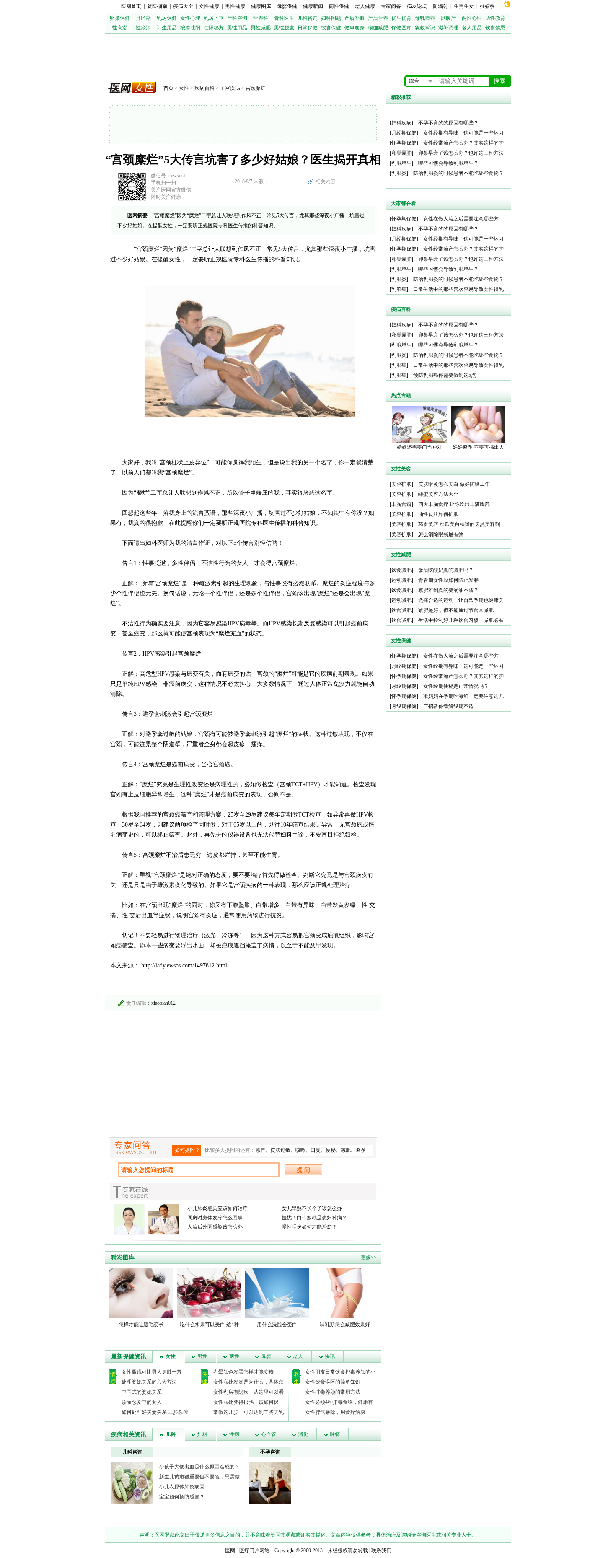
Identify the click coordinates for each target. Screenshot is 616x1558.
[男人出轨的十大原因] (270, 1482)
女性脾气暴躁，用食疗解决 (335, 1412)
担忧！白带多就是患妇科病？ (314, 1218)
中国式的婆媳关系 (142, 1392)
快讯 (330, 1356)
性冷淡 (143, 28)
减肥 (346, 1150)
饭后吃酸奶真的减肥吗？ (446, 570)
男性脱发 (284, 28)
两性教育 (495, 18)
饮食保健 (331, 28)
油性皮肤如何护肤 (438, 514)
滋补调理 (448, 28)
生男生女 (464, 6)
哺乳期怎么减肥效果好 (345, 1324)
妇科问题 (331, 18)
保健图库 (401, 28)
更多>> (369, 1257)
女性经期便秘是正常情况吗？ (456, 686)
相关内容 (326, 181)
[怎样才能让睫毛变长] (141, 1293)
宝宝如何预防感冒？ (181, 1497)
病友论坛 (417, 6)
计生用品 (167, 28)
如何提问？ (187, 1150)
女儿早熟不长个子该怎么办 (312, 1208)
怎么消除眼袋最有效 (440, 534)
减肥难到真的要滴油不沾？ (448, 590)
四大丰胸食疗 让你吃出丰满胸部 (454, 504)
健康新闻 (313, 6)
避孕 (361, 1150)
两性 (234, 1356)
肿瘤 (335, 1434)
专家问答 (391, 6)
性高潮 (119, 28)
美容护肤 (401, 484)
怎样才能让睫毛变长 (141, 1324)
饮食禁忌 (495, 28)
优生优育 (401, 18)
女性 (184, 88)
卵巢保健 (120, 18)
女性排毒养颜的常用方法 (332, 1392)
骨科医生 (284, 18)
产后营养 (378, 18)
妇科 (202, 1434)
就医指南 (157, 6)
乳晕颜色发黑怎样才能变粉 (243, 1372)
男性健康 (235, 6)
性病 (234, 1434)
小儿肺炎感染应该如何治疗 (217, 1208)
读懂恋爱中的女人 (142, 1402)
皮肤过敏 (280, 1150)
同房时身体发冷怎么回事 (215, 1218)
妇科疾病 (401, 123)
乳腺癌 (398, 289)
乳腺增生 (401, 163)
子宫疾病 (230, 88)
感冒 (260, 1150)
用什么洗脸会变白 (277, 1324)
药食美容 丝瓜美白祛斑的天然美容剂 (459, 524)
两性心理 (472, 18)
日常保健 (308, 28)
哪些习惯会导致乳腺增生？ (448, 163)
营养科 (260, 18)
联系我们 (381, 1550)
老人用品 (472, 28)
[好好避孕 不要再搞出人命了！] (478, 424)
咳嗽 (300, 1150)
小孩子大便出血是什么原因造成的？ (199, 1467)
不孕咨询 (270, 1452)
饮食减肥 (401, 570)
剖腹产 (448, 18)
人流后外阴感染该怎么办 (215, 1227)
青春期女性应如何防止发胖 (448, 580)
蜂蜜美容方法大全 (438, 494)
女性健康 (209, 6)
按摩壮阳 (190, 28)
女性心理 (190, 18)
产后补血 (354, 18)
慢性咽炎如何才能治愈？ (309, 1227)
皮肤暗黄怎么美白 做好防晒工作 (454, 484)
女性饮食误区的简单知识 (332, 1382)
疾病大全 (183, 6)
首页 (168, 88)
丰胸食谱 (401, 504)
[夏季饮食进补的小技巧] (132, 1482)
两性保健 (339, 6)
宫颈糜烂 (256, 88)
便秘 (331, 1150)
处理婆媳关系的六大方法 (149, 1382)
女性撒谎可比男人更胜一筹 (152, 1372)
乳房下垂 (214, 18)
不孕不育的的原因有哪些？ (448, 123)
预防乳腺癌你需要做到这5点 (444, 375)
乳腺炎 (398, 173)
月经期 (143, 18)
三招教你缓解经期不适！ (451, 706)
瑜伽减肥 (378, 28)
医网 (230, 1550)
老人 (298, 1356)
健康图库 (261, 6)
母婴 (266, 1356)
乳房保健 (167, 18)
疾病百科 (204, 88)
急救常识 (425, 28)
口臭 (316, 1150)
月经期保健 (404, 133)
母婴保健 (287, 6)
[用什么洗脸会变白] (277, 1293)
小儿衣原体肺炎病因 (181, 1487)
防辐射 (440, 6)
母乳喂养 (425, 18)
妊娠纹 (487, 6)
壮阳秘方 (214, 28)
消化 (303, 1434)
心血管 (268, 1434)
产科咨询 (237, 18)
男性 (202, 1356)
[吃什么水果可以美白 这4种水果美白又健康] (209, 1293)
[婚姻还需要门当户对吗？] (419, 424)
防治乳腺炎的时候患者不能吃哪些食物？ (458, 173)
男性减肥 (261, 28)
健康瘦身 (354, 28)
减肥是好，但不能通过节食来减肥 (456, 610)
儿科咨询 (308, 18)
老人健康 (365, 6)
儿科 (171, 1434)
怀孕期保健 (404, 143)
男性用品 (237, 28)
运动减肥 (401, 580)
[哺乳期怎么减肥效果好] (345, 1293)
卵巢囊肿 (401, 153)
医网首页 (131, 6)
